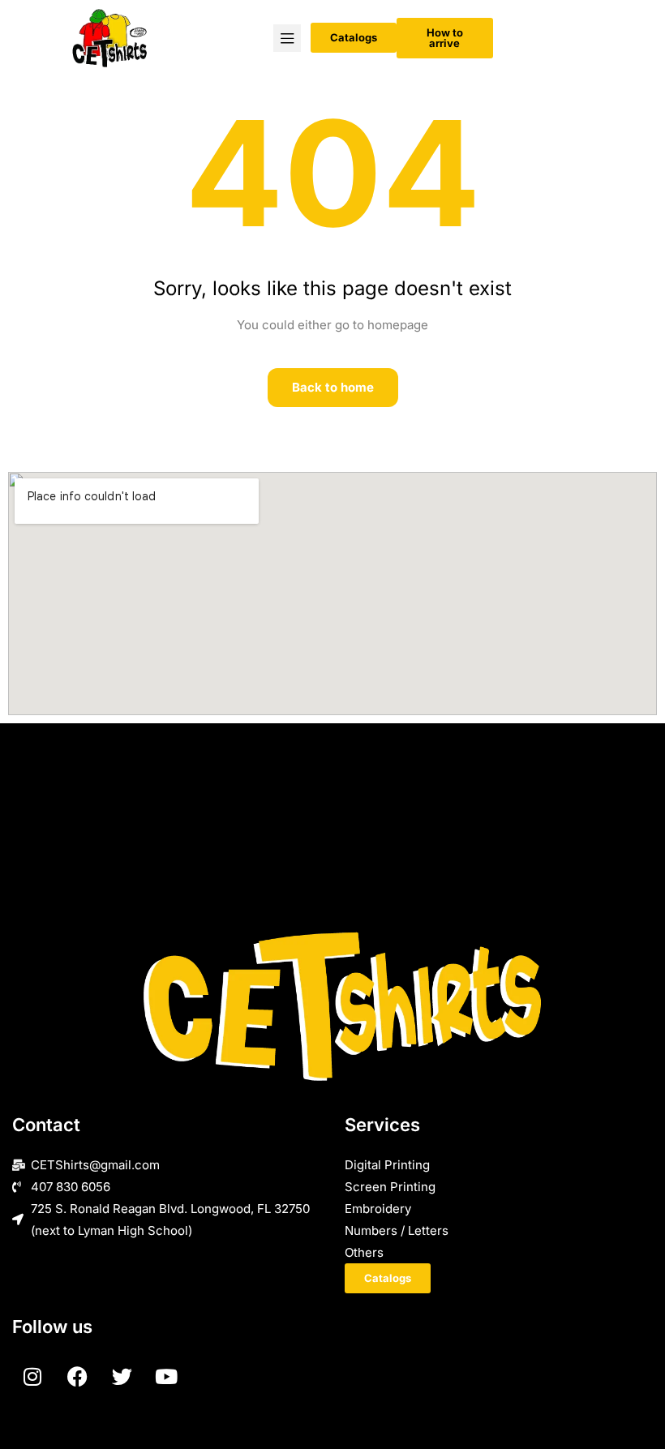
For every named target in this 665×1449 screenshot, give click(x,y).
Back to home (333, 387)
